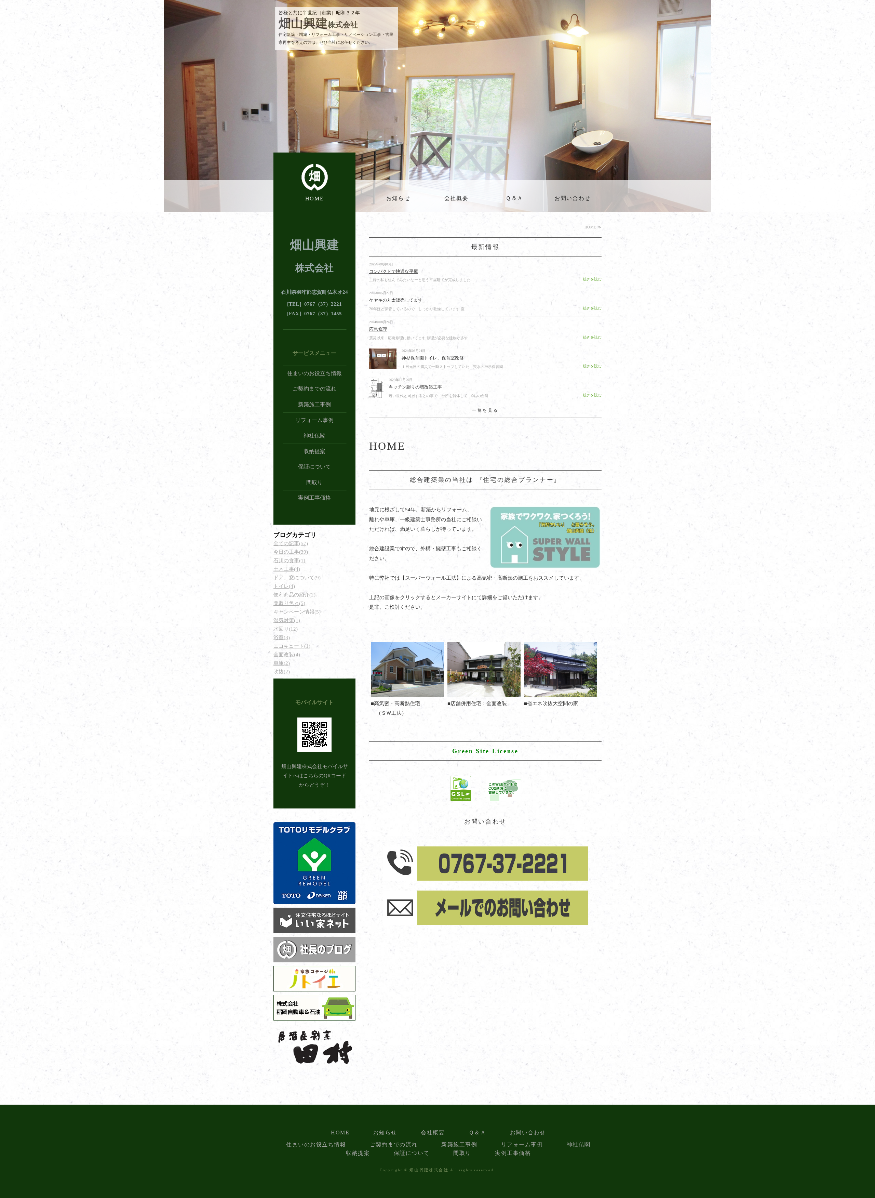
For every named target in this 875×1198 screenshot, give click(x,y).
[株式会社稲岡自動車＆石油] (314, 1015)
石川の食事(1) (289, 560)
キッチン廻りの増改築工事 (415, 387)
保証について (314, 467)
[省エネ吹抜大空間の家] (560, 692)
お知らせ (398, 198)
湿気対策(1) (286, 620)
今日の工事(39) (290, 552)
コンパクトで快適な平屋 (393, 271)
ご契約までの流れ (314, 389)
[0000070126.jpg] (314, 986)
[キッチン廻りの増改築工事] (376, 394)
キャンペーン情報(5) (297, 612)
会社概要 (456, 198)
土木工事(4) (286, 569)
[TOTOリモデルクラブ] (314, 899)
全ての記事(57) (290, 543)
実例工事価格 (314, 498)
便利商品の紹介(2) (294, 594)
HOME (314, 198)
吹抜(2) (281, 671)
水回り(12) (285, 629)
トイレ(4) (284, 586)
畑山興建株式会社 (428, 1170)
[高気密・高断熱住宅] (407, 692)
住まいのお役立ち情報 (314, 373)
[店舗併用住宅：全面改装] (484, 692)
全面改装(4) (286, 654)
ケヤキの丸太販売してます (395, 300)
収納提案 (314, 451)
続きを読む (592, 279)
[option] (437, 116)
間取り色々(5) (289, 603)
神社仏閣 (314, 435)
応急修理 (378, 329)
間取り (314, 482)
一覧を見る (485, 410)
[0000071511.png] (314, 1065)
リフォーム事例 (314, 420)
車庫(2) (281, 663)
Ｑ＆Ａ (514, 198)
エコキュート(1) (291, 646)
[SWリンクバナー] (545, 564)
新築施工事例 (314, 404)
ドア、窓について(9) (297, 577)
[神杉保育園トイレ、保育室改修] (382, 365)
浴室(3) (281, 637)
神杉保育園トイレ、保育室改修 (433, 357)
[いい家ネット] (314, 928)
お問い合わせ (572, 198)
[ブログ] (314, 957)
